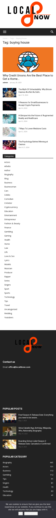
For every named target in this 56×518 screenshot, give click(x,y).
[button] (4, 32)
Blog (6, 178)
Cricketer (8, 203)
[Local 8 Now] (28, 14)
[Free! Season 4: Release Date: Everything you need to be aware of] (9, 418)
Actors (7, 162)
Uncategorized (10, 309)
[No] (52, 509)
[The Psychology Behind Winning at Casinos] (9, 145)
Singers (7, 284)
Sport (6, 289)
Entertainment (10, 215)
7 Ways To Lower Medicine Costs (32, 128)
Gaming (7, 235)
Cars (6, 190)
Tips (6, 301)
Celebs (7, 195)
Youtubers (8, 317)
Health (7, 240)
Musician (8, 268)
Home (5, 38)
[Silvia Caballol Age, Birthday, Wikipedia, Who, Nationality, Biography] (9, 431)
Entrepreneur (10, 219)
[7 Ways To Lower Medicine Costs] (9, 132)
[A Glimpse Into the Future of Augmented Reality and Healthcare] (9, 119)
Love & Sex (9, 256)
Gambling (8, 231)
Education (8, 211)
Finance (7, 227)
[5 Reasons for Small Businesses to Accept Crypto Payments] (9, 105)
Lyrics (6, 260)
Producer (8, 272)
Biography (8, 174)
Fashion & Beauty (12, 223)
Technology (9, 297)
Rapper (7, 276)
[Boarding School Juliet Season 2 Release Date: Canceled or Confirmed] (9, 444)
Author (7, 170)
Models (7, 264)
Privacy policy (31, 513)
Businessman (10, 186)
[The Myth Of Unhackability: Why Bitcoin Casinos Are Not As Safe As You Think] (9, 92)
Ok (20, 513)
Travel (7, 305)
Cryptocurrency (11, 207)
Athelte (7, 166)
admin (5, 82)
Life (6, 252)
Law (6, 248)
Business (8, 182)
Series (7, 280)
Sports (7, 293)
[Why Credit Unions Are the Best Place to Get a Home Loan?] (28, 59)
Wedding (8, 313)
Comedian (8, 199)
